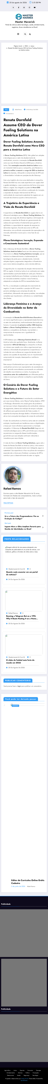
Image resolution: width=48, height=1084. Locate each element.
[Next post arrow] (42, 527)
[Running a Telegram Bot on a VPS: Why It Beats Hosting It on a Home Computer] (24, 601)
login (19, 686)
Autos (15, 1070)
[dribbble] (24, 7)
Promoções (36, 1073)
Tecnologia (35, 1075)
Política (27, 1073)
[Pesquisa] (25, 34)
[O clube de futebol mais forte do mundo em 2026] (24, 645)
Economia (8, 705)
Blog (6, 109)
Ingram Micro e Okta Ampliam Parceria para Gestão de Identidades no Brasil (23, 527)
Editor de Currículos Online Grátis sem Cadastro (23, 882)
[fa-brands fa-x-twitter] (13, 7)
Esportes (22, 1070)
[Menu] (18, 34)
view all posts (8, 503)
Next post (8, 523)
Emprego (38, 1070)
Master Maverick (25, 22)
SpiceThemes (24, 1080)
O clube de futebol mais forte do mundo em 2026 (20, 661)
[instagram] (29, 7)
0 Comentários (10, 113)
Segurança (26, 1075)
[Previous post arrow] (42, 516)
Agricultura (7, 1070)
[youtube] (34, 7)
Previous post (9, 513)
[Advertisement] (24, 76)
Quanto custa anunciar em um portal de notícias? (22, 573)
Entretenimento (11, 1073)
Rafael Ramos (18, 109)
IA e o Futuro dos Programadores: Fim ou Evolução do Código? (22, 517)
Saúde (18, 1075)
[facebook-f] (18, 7)
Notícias (20, 1073)
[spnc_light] (30, 34)
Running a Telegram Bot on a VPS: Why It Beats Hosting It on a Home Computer (21, 617)
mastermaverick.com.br (17, 569)
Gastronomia (10, 1075)
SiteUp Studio (25, 1078)
